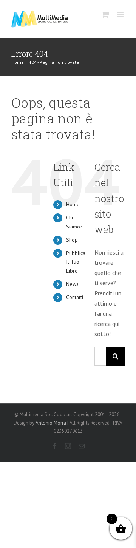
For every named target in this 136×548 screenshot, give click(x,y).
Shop (72, 239)
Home (73, 204)
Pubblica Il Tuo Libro (75, 262)
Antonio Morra (51, 423)
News (72, 284)
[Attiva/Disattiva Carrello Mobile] (105, 15)
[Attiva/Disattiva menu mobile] (121, 15)
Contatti (74, 297)
